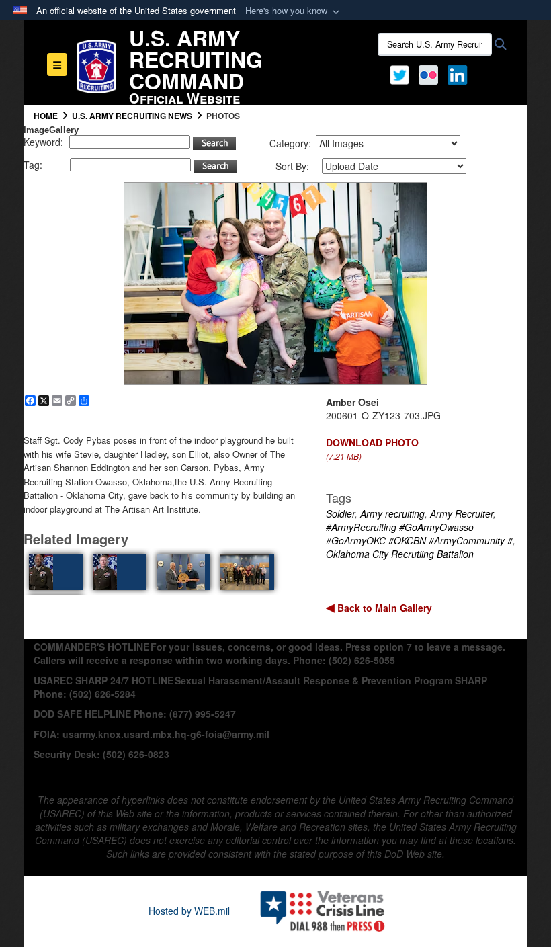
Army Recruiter (461, 513)
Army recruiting (392, 513)
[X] (399, 73)
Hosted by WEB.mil (189, 910)
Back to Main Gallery (383, 607)
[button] (293, 11)
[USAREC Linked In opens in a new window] (460, 73)
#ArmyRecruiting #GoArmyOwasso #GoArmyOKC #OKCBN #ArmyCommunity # (419, 533)
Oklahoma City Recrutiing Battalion (400, 554)
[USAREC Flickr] (428, 73)
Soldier (340, 513)
